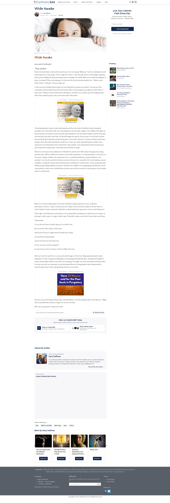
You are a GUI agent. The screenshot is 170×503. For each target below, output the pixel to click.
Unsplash (49, 53)
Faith (37, 425)
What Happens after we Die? (125, 68)
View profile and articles (96, 366)
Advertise (40, 481)
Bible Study (58, 425)
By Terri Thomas (121, 108)
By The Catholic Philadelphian (124, 88)
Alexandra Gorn (42, 53)
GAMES (98, 2)
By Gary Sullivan (121, 96)
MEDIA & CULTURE (64, 2)
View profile (53, 15)
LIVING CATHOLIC (87, 2)
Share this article (99, 312)
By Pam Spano (120, 78)
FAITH (76, 2)
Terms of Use (110, 479)
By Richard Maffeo (121, 70)
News (65, 425)
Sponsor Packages (50, 481)
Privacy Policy (110, 481)
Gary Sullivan (46, 13)
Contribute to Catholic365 (45, 484)
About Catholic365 (43, 479)
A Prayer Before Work (123, 76)
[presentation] (34, 445)
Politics (72, 425)
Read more (43, 458)
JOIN (106, 2)
